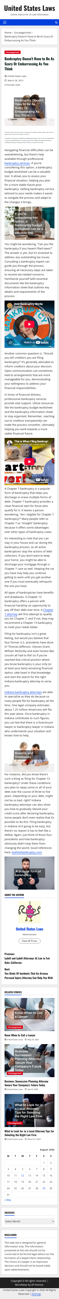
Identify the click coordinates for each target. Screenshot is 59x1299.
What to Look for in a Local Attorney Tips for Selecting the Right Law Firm (29, 1133)
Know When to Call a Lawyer (20, 1035)
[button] (5, 22)
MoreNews (21, 1284)
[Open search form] (56, 22)
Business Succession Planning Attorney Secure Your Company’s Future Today (26, 1083)
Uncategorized (12, 52)
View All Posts (29, 941)
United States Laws (29, 8)
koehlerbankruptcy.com (27, 852)
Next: (29, 973)
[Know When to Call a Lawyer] (29, 1014)
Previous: (27, 958)
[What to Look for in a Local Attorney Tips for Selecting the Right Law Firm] (29, 1110)
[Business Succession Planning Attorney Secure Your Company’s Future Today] (29, 1060)
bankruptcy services (17, 163)
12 (22, 1175)
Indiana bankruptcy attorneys (23, 692)
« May (8, 1200)
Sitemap (36, 1294)
